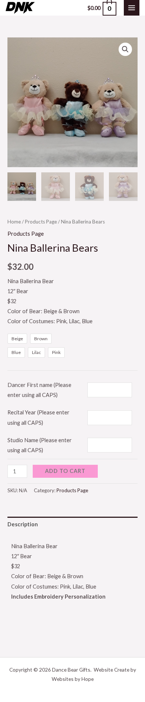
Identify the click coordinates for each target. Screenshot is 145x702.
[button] (125, 49)
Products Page (41, 222)
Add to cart (65, 471)
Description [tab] (22, 524)
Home (14, 222)
